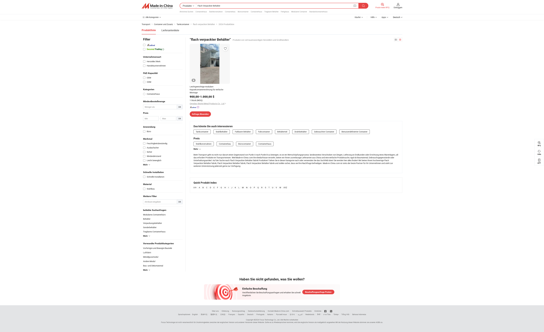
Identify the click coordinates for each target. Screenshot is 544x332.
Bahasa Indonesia (359, 314)
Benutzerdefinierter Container (354, 131)
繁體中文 (214, 314)
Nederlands (309, 314)
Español (241, 314)
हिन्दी (318, 314)
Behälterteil (282, 131)
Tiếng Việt (345, 314)
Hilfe (373, 17)
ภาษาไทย (327, 314)
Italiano (270, 314)
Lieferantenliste (170, 30)
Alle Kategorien (152, 17)
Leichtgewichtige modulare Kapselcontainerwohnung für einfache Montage (206, 89)
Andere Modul (149, 261)
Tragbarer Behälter (271, 11)
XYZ (285, 187)
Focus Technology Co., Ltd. (270, 320)
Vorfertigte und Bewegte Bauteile (157, 248)
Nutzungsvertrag (238, 311)
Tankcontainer (202, 131)
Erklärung (225, 311)
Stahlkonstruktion (216, 11)
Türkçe (335, 314)
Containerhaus (201, 11)
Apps (384, 17)
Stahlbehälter (222, 131)
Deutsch (250, 314)
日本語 (222, 314)
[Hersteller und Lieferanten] (157, 6)
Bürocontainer (243, 11)
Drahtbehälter (301, 131)
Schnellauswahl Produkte (302, 311)
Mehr (196, 149)
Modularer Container (299, 11)
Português (260, 314)
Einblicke (317, 311)
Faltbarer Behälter (243, 131)
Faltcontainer (264, 131)
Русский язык (281, 314)
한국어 (292, 314)
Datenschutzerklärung (256, 311)
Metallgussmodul (150, 257)
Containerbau (230, 11)
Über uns (215, 311)
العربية (300, 314)
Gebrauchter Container (324, 131)
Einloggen (398, 7)
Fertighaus (285, 11)
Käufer (358, 17)
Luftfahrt (147, 252)
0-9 (195, 187)
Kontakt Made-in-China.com (278, 311)
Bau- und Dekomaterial (153, 265)
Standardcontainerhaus (318, 11)
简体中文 (204, 314)
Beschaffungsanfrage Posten (318, 292)
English (195, 314)
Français (231, 314)
